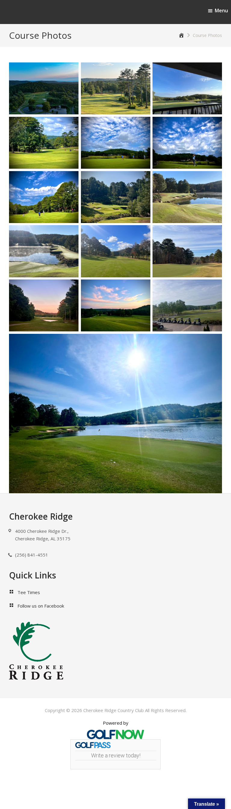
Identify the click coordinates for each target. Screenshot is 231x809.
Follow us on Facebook (40, 606)
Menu (221, 10)
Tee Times (28, 592)
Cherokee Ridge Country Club (43, 12)
